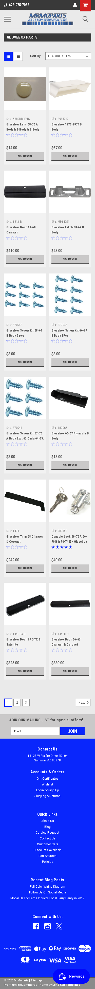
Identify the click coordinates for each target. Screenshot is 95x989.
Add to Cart (25, 156)
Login (40, 790)
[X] (59, 926)
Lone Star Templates (66, 984)
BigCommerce (27, 984)
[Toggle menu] (7, 19)
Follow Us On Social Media (47, 892)
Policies (47, 862)
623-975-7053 (19, 5)
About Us (47, 821)
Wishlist (47, 784)
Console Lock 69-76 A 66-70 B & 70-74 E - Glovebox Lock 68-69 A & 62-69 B (69, 541)
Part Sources (47, 856)
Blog (47, 827)
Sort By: (35, 56)
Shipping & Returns (47, 796)
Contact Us (47, 838)
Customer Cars (47, 844)
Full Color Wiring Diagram (47, 886)
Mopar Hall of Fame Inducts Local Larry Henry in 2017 (47, 898)
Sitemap (36, 980)
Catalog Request (47, 832)
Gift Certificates (48, 778)
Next (82, 702)
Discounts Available (48, 850)
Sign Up (53, 790)
